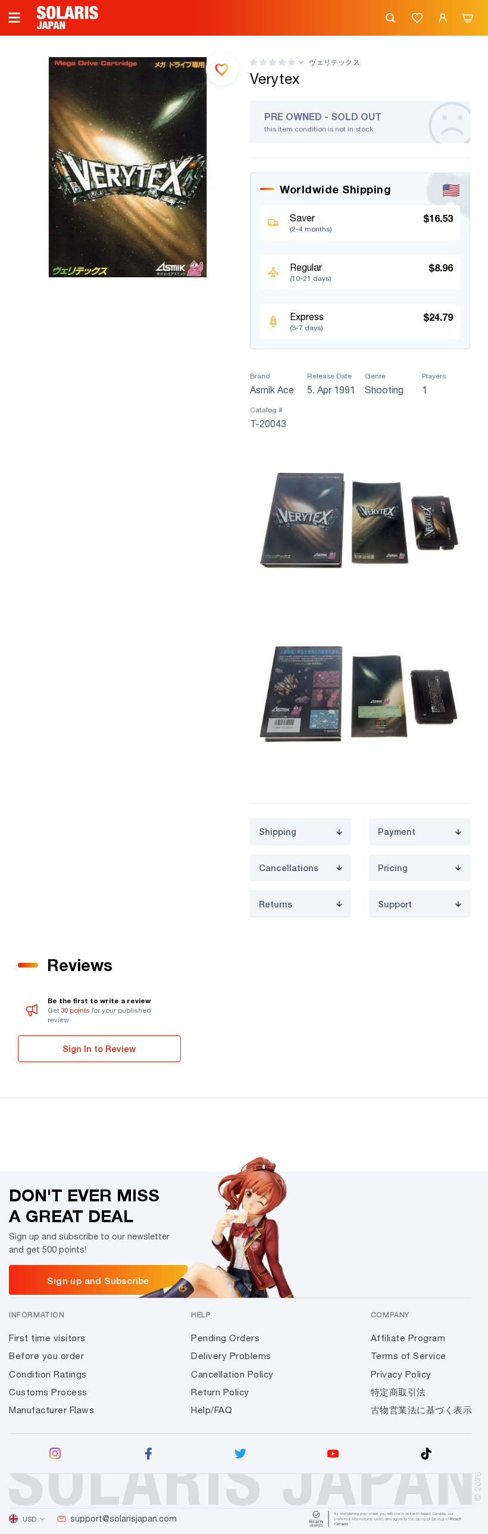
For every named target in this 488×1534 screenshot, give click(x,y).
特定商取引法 (398, 1392)
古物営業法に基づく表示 (422, 1410)
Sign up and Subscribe (98, 1280)
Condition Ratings (48, 1374)
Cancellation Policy (232, 1374)
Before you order (46, 1356)
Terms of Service (408, 1356)
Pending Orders (225, 1338)
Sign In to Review (99, 1049)
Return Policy (220, 1392)
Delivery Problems (231, 1356)
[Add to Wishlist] (222, 68)
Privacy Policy (401, 1374)
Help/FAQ (211, 1410)
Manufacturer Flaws (51, 1410)
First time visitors (47, 1338)
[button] (272, 62)
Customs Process (48, 1392)
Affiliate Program (408, 1338)
